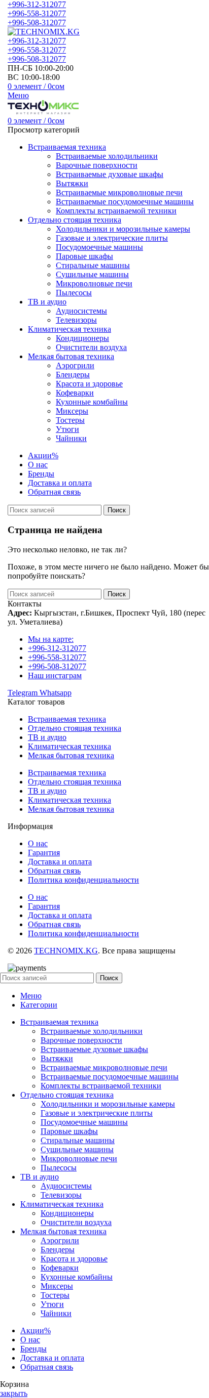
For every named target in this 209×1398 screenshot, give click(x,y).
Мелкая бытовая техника (71, 755)
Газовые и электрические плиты (112, 238)
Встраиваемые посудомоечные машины (125, 201)
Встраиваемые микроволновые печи (119, 192)
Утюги (67, 429)
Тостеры (70, 420)
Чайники (71, 438)
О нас (38, 843)
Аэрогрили (75, 365)
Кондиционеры (82, 338)
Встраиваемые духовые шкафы (109, 174)
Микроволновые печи (94, 283)
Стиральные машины (93, 265)
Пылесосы (74, 292)
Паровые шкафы (84, 256)
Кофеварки (75, 392)
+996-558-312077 (37, 13)
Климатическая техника (69, 746)
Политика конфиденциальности (83, 880)
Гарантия (44, 852)
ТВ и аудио (47, 737)
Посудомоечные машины (99, 247)
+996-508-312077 (37, 22)
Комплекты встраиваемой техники (116, 210)
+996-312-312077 (37, 4)
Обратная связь (54, 870)
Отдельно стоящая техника (74, 728)
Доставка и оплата (60, 861)
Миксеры (72, 411)
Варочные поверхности (96, 165)
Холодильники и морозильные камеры (123, 229)
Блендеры (73, 374)
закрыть (13, 1393)
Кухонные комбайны (92, 402)
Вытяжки (72, 183)
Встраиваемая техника (67, 719)
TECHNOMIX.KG (66, 950)
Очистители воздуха (91, 347)
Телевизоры (76, 320)
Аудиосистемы (81, 311)
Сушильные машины (92, 274)
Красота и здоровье (89, 383)
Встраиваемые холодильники (107, 156)
